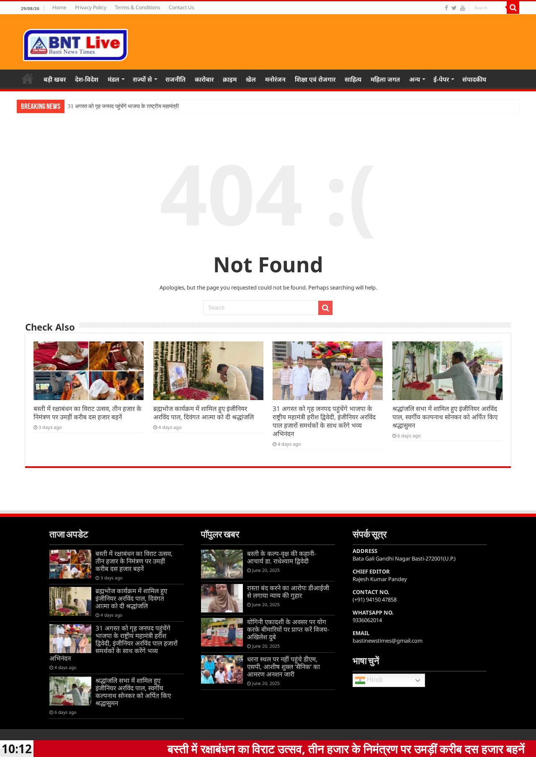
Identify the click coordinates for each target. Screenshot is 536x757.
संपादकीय (474, 79)
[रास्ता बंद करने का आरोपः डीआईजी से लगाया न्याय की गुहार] (222, 598)
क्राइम (230, 79)
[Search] (513, 7)
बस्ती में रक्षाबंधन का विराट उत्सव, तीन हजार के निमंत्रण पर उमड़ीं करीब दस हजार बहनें (88, 412)
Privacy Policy (90, 7)
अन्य (414, 79)
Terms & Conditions (137, 7)
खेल (251, 79)
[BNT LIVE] (75, 44)
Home (59, 7)
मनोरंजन (275, 79)
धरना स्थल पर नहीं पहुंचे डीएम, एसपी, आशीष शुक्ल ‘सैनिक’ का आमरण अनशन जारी (283, 666)
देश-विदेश (86, 79)
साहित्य (353, 79)
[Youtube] (462, 8)
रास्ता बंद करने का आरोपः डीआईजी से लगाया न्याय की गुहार (288, 591)
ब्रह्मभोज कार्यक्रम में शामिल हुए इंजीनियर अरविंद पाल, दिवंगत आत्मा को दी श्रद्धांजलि (203, 412)
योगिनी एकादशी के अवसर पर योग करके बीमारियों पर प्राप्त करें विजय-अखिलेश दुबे (288, 629)
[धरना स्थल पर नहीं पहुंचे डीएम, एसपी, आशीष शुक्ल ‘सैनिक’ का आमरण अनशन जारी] (222, 669)
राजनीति (175, 79)
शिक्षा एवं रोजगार (315, 79)
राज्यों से (142, 79)
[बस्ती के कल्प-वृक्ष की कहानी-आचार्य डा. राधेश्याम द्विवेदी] (222, 564)
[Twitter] (454, 8)
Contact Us (181, 7)
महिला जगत (385, 79)
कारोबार (204, 79)
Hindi (374, 680)
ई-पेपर (441, 79)
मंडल (113, 79)
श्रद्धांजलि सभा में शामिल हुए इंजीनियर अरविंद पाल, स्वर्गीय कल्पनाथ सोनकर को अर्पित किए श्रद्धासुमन (444, 416)
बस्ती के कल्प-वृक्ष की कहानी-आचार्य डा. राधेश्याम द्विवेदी (281, 557)
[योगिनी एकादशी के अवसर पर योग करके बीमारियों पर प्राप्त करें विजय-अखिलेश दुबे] (222, 632)
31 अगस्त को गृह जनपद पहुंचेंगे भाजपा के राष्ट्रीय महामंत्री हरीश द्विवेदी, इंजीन (141, 106)
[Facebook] (446, 8)
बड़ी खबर (55, 79)
